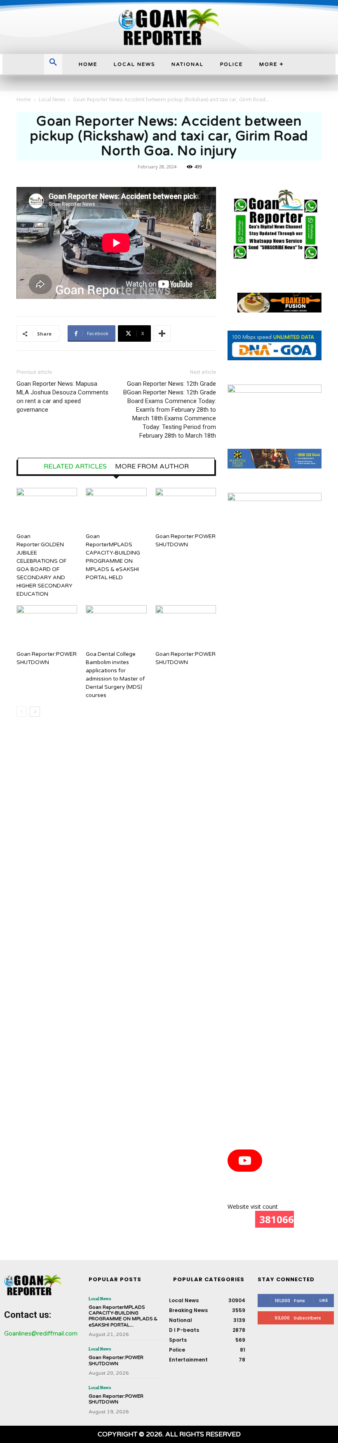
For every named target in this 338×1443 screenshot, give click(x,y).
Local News (52, 99)
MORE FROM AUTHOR (152, 466)
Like (323, 1300)
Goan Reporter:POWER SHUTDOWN (116, 1360)
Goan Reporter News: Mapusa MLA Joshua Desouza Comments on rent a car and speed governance (62, 396)
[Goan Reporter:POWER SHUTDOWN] (185, 508)
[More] (162, 333)
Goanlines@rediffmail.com (40, 1333)
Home (23, 99)
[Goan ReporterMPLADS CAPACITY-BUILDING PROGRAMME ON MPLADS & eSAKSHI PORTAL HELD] (116, 508)
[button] (53, 63)
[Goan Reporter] (168, 27)
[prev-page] (21, 711)
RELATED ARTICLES (75, 466)
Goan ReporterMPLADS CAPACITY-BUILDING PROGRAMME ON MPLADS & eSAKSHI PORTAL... (123, 1316)
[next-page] (35, 711)
